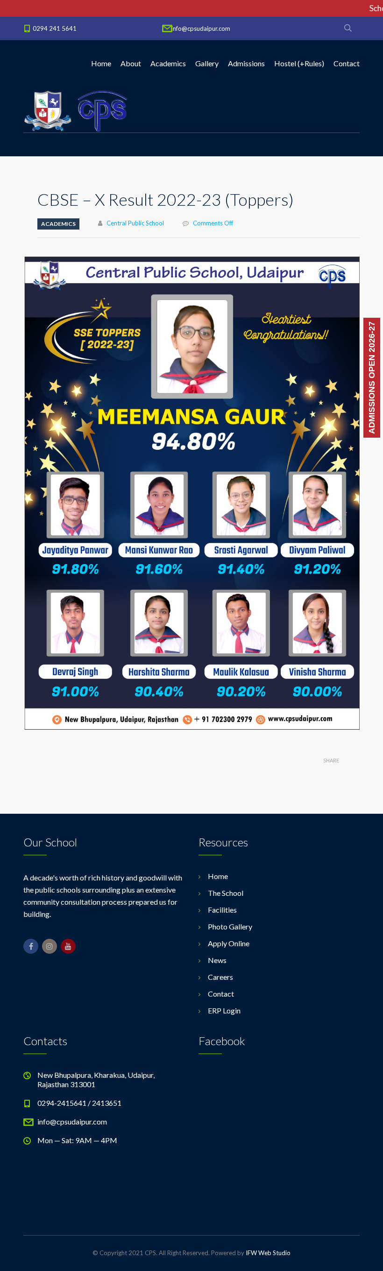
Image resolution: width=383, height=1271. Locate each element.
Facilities (222, 909)
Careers (220, 976)
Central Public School (135, 223)
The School (225, 892)
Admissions (246, 63)
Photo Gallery (230, 926)
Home (101, 63)
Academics (168, 63)
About (131, 63)
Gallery (207, 63)
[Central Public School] (75, 110)
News (217, 960)
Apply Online (228, 943)
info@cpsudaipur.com (200, 28)
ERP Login (224, 1010)
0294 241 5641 (55, 28)
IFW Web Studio (268, 1253)
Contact (346, 63)
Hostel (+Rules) (299, 63)
